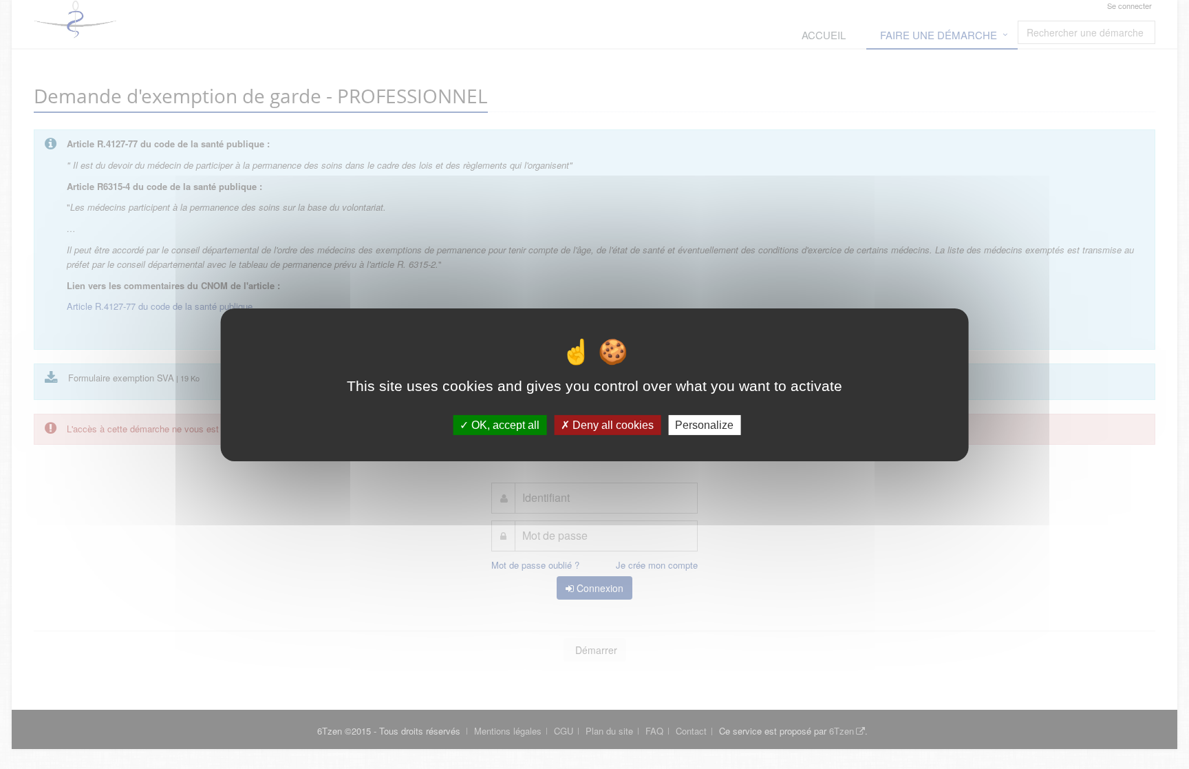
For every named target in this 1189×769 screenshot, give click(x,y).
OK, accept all (504, 424)
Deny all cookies (612, 424)
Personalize (704, 424)
